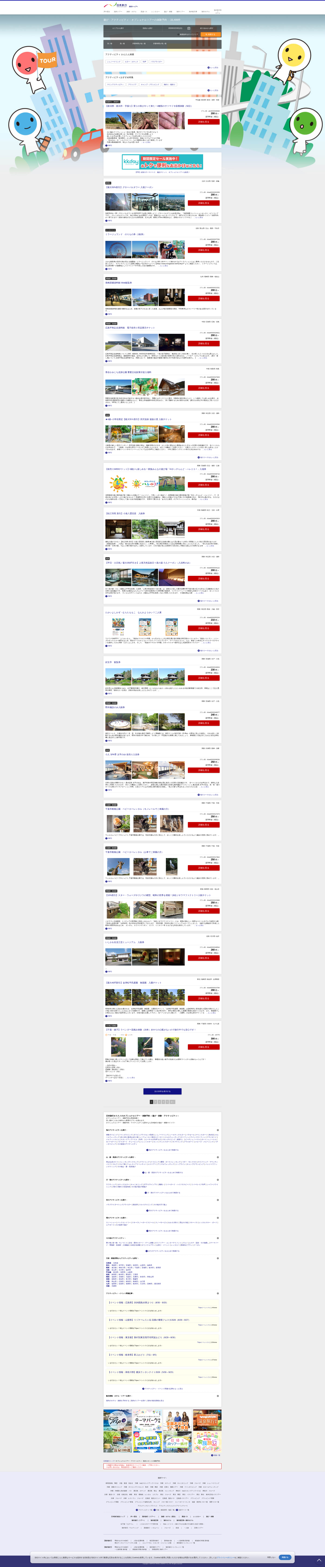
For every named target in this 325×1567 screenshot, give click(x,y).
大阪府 (128, 1277)
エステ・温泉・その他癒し (199, 1243)
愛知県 (128, 1274)
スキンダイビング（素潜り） (173, 1139)
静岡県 (114, 1274)
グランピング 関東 (208, 1498)
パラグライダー (156, 62)
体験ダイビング (112, 1135)
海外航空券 (154, 1520)
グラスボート (189, 1142)
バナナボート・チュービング (128, 1142)
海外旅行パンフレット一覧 (175, 1547)
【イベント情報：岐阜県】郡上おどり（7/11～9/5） (133, 1355)
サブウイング (177, 1142)
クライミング (145, 1162)
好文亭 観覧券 (112, 662)
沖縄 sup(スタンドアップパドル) (146, 1483)
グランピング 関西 (112, 1502)
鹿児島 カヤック (140, 1491)
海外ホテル (167, 1520)
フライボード (212, 1137)
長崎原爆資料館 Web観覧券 (118, 283)
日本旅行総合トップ (118, 1516)
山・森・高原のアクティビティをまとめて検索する (164, 1172)
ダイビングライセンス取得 (143, 1135)
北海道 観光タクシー (152, 1498)
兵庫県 (135, 1277)
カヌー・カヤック (131, 62)
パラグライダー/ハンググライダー (118, 1205)
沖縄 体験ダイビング (114, 1487)
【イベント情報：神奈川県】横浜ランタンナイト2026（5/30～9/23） (141, 1372)
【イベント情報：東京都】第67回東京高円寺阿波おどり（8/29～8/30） (142, 1337)
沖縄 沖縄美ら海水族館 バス (121, 1491)
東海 (107, 1274)
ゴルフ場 (122, 1164)
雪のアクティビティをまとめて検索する (164, 1231)
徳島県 (114, 1279)
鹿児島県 (157, 1284)
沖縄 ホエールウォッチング (208, 1487)
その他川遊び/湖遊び (139, 1187)
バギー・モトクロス (189, 1162)
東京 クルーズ (165, 1494)
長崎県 (128, 1284)
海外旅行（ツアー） (138, 1520)
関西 (107, 1277)
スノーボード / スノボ (182, 1502)
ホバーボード (111, 1142)
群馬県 (158, 1268)
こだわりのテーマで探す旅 (149, 1524)
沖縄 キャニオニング (180, 1483)
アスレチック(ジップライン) (147, 1506)
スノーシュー (111, 1222)
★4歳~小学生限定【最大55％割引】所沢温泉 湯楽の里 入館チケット (138, 419)
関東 (107, 1268)
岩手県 (121, 1265)
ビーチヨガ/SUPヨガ (153, 1139)
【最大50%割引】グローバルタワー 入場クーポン (129, 187)
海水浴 (211, 1135)
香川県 (128, 1279)
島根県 (135, 1281)
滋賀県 (114, 1277)
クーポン (197, 1245)
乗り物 (108, 1243)
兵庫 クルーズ (116, 1498)
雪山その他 (184, 1222)
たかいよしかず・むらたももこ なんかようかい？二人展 (133, 612)
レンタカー (175, 1245)
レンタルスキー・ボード (208, 1222)
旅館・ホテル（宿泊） (168, 1516)
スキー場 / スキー (167, 1502)
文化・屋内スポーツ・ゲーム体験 (141, 1243)
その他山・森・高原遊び (126, 1167)
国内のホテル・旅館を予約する (117, 1401)
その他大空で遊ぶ (160, 1205)
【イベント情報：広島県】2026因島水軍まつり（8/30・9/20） (138, 1302)
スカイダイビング (145, 1205)
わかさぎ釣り (173, 1222)
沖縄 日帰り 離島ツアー (169, 1487)
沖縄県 (114, 1286)
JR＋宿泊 (133, 1516)
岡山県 (114, 1281)
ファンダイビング (125, 1135)
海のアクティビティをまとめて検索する (164, 1150)
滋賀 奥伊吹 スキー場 (200, 1502)
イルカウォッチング (172, 1137)
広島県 (121, 1281)
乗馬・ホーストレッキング (170, 1162)
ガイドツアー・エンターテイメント (168, 1243)
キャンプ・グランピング (150, 84)
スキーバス (193, 1222)
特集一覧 (217, 1455)
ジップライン (180, 1164)
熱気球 (135, 1205)
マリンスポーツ (201, 1135)
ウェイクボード (165, 1142)
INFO (110, 145)
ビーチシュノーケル (192, 1139)
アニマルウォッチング (166, 1164)
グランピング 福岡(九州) (143, 1502)
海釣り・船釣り (169, 84)
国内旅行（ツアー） (149, 1516)
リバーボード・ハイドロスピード (177, 1184)
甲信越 (108, 1272)
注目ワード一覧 (183, 1510)
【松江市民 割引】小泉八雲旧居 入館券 (125, 513)
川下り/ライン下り (151, 1184)
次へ (172, 1102)
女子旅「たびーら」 (127, 1524)
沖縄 (107, 1286)
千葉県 (137, 1268)
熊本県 (135, 1284)
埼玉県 (129, 1268)
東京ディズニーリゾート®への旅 (126, 1543)
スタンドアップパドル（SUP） (132, 1139)
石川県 (121, 1270)
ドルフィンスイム (112, 1139)
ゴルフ (114, 1164)
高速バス (185, 1516)
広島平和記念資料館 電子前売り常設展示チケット (130, 328)
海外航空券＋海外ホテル (185, 1520)
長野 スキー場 (214, 1502)
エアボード (110, 1225)
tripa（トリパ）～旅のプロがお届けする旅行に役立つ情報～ (183, 1524)
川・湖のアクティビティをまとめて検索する (163, 1193)
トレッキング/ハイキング (129, 1162)
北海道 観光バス (168, 1498)
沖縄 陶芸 (154, 1487)
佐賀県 (121, 1284)
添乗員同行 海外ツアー (160, 1549)
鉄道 (177, 1528)
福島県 (149, 1265)
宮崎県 (149, 1284)
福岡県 (114, 1284)
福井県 (128, 1270)
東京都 (114, 1268)
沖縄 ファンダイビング (188, 1487)
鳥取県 (128, 1281)
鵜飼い (161, 1184)
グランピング (195, 1498)
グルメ (185, 1243)
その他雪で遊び (121, 1225)
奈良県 (142, 1277)
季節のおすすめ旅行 (121, 1541)
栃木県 (151, 1268)
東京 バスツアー (188, 1494)
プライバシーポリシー (225, 1557)
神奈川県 (122, 1268)
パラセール (190, 1135)
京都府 (121, 1277)
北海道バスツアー (182, 1498)
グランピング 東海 (126, 1502)
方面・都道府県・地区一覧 (165, 1510)
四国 (107, 1279)
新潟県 (115, 1272)
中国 (107, 1281)
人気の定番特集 (139, 1541)
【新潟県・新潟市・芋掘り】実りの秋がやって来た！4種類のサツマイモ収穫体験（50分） (149, 106)
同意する (285, 1557)
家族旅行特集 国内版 (202, 1541)
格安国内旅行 (154, 1541)
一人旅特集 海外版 (121, 1549)
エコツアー (152, 1164)
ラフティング (111, 1184)
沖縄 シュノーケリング (210, 1483)
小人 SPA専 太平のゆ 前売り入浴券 (122, 754)
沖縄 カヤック (165, 1483)
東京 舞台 (200, 1494)
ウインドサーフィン (198, 1137)
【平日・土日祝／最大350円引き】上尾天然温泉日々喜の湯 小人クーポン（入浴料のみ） (148, 563)
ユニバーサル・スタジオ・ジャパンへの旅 (156, 1543)
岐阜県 (121, 1274)
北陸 (107, 1270)
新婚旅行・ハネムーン (151, 1528)
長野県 (122, 1272)
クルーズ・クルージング (204, 1142)
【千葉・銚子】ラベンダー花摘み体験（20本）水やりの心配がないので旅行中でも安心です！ (150, 1030)
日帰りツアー (198, 1528)
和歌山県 (150, 1277)
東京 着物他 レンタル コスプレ (146, 1494)
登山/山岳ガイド (112, 1162)
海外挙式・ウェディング (130, 1528)
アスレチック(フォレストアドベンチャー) (173, 1506)
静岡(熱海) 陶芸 (111, 1483)
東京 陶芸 (177, 1494)
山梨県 (129, 1272)
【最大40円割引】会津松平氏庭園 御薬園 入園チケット (133, 983)
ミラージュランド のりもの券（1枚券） (125, 234)
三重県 (135, 1274)
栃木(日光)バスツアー (213, 1494)
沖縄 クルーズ (195, 1483)
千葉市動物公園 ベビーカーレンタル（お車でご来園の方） (134, 852)
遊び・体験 (210, 1516)
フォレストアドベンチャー (137, 1164)
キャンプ (156, 1502)
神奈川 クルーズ (209, 1491)
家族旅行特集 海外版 (140, 1549)
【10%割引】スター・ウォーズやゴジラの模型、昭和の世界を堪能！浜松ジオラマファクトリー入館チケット (158, 895)
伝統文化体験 (136, 1245)
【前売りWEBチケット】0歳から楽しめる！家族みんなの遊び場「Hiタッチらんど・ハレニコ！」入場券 (155, 469)
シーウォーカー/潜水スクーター (151, 1137)
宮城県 (128, 1265)
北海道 (108, 1263)
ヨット (155, 1142)
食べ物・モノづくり (119, 1243)
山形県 (142, 1265)
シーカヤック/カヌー (177, 1135)
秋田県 (135, 1265)
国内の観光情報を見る (155, 1401)
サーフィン (185, 1137)
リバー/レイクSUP (198, 1184)
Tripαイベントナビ (204, 1307)
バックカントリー (124, 1222)
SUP (144, 62)
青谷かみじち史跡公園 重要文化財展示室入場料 (128, 372)
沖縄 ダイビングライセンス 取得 (136, 1487)
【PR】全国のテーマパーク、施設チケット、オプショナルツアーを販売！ (162, 172)
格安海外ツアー (155, 1547)
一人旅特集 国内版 (183, 1541)
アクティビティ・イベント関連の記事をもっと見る (164, 1389)
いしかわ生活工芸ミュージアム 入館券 (124, 942)
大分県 (142, 1284)
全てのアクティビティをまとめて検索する (164, 1251)
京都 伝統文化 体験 (124, 1494)
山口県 (142, 1281)
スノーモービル (161, 1222)
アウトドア (132, 84)
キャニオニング (136, 1184)
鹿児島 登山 (152, 1491)
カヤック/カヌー (123, 1184)
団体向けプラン (186, 1245)
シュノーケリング (113, 62)
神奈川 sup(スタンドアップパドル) (188, 1491)
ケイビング (155, 1162)
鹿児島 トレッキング (166, 1491)
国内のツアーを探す (138, 1401)
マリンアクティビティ (115, 84)
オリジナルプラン (148, 1245)
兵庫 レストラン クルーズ (133, 1498)
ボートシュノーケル (208, 1139)
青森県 (114, 1265)
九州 (107, 1284)
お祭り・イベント (163, 1245)
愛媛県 (135, 1279)
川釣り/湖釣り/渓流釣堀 (121, 1187)
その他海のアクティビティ (127, 1144)
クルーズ (167, 1528)
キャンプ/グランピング (195, 1164)
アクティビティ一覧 (145, 1510)
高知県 (121, 1279)
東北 (107, 1265)
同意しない (271, 1557)
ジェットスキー (146, 1142)
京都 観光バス (109, 1494)
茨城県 (144, 1268)
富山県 (114, 1270)
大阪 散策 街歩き (126, 1483)
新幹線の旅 (168, 1541)
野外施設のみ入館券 (115, 707)
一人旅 (186, 1528)
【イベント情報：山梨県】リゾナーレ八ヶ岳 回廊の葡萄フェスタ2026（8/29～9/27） (149, 1320)
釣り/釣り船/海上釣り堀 (129, 1137)
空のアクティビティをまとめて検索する (164, 1211)
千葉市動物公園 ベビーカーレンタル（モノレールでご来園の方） (137, 809)
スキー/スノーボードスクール (143, 1222)
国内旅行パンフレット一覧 (186, 1543)
